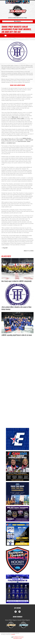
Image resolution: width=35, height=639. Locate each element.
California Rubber (17, 11)
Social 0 (15, 612)
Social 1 (19, 612)
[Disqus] (17, 362)
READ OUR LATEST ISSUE (17, 85)
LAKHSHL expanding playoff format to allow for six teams (16, 335)
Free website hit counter (17, 638)
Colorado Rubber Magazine (23, 620)
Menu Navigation (17, 21)
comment (5, 35)
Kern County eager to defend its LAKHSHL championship (16, 281)
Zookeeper (13, 634)
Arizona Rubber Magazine (11, 620)
